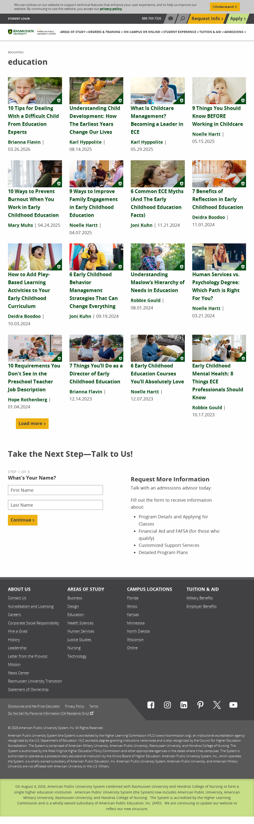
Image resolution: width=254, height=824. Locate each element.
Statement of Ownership (28, 689)
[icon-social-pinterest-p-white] (200, 706)
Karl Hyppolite (85, 142)
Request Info (205, 18)
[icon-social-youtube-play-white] (233, 706)
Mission (14, 664)
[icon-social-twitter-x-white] (217, 706)
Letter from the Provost (27, 656)
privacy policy (111, 8)
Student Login (19, 18)
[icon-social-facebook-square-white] (151, 706)
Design (73, 606)
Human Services (80, 630)
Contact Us (17, 597)
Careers (14, 614)
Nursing (74, 647)
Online (132, 647)
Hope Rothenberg (27, 399)
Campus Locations (149, 589)
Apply (236, 18)
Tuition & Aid (203, 589)
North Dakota (138, 630)
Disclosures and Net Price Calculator (34, 706)
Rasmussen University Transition (35, 680)
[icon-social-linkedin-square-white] (184, 706)
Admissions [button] (234, 32)
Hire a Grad (17, 630)
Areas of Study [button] (73, 32)
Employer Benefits (202, 606)
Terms (93, 706)
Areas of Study (85, 589)
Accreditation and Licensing (31, 606)
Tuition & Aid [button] (210, 32)
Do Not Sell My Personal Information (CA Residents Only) (48, 713)
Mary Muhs (20, 225)
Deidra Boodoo (208, 217)
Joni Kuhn (142, 225)
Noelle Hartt (206, 134)
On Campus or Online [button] (142, 32)
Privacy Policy (74, 706)
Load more (30, 423)
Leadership (17, 647)
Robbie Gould (145, 300)
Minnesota (136, 622)
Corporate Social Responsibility (33, 622)
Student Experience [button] (180, 32)
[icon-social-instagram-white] (167, 706)
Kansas (133, 614)
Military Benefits (200, 597)
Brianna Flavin (24, 142)
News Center (18, 672)
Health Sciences (80, 622)
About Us (19, 589)
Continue (21, 520)
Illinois (132, 606)
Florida (132, 597)
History (14, 639)
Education (75, 614)
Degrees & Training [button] (104, 32)
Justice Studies (79, 639)
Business (74, 597)
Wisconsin (135, 639)
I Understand (223, 6)
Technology (77, 656)
